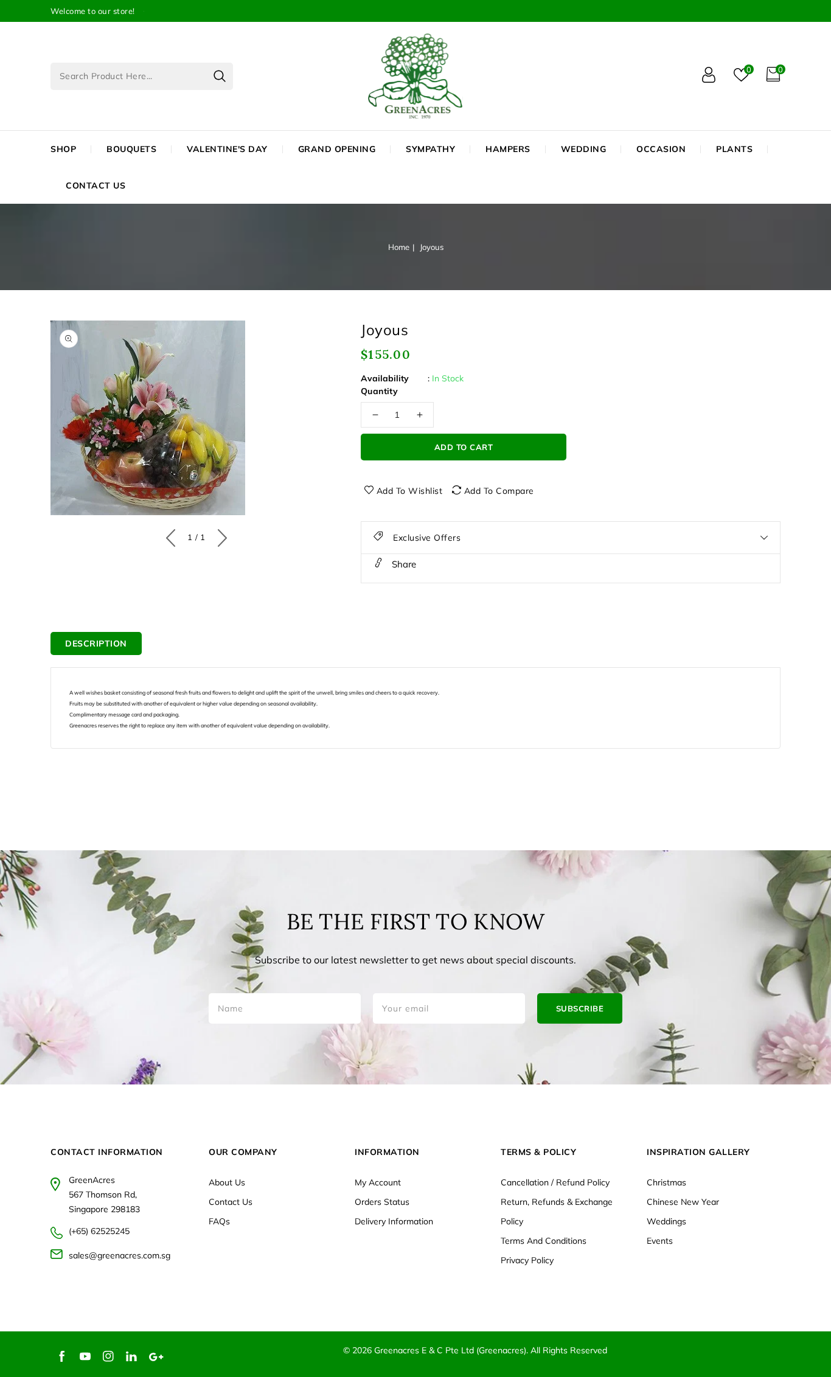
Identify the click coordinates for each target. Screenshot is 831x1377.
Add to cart (463, 447)
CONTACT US (95, 185)
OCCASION (661, 149)
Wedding (584, 149)
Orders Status (382, 1201)
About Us (227, 1182)
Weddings (666, 1221)
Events (660, 1240)
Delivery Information (394, 1221)
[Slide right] (219, 535)
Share (402, 564)
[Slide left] (173, 535)
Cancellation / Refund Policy (555, 1182)
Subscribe (580, 1008)
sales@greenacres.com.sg (119, 1255)
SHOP (63, 149)
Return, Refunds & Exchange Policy (557, 1211)
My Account (378, 1182)
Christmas (666, 1182)
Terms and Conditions (543, 1240)
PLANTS (734, 149)
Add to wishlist (410, 490)
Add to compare (499, 490)
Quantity (379, 391)
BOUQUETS (131, 149)
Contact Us (230, 1201)
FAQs (219, 1221)
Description (96, 643)
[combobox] (141, 76)
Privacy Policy (527, 1260)
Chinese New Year (683, 1201)
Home (398, 247)
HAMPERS (507, 149)
